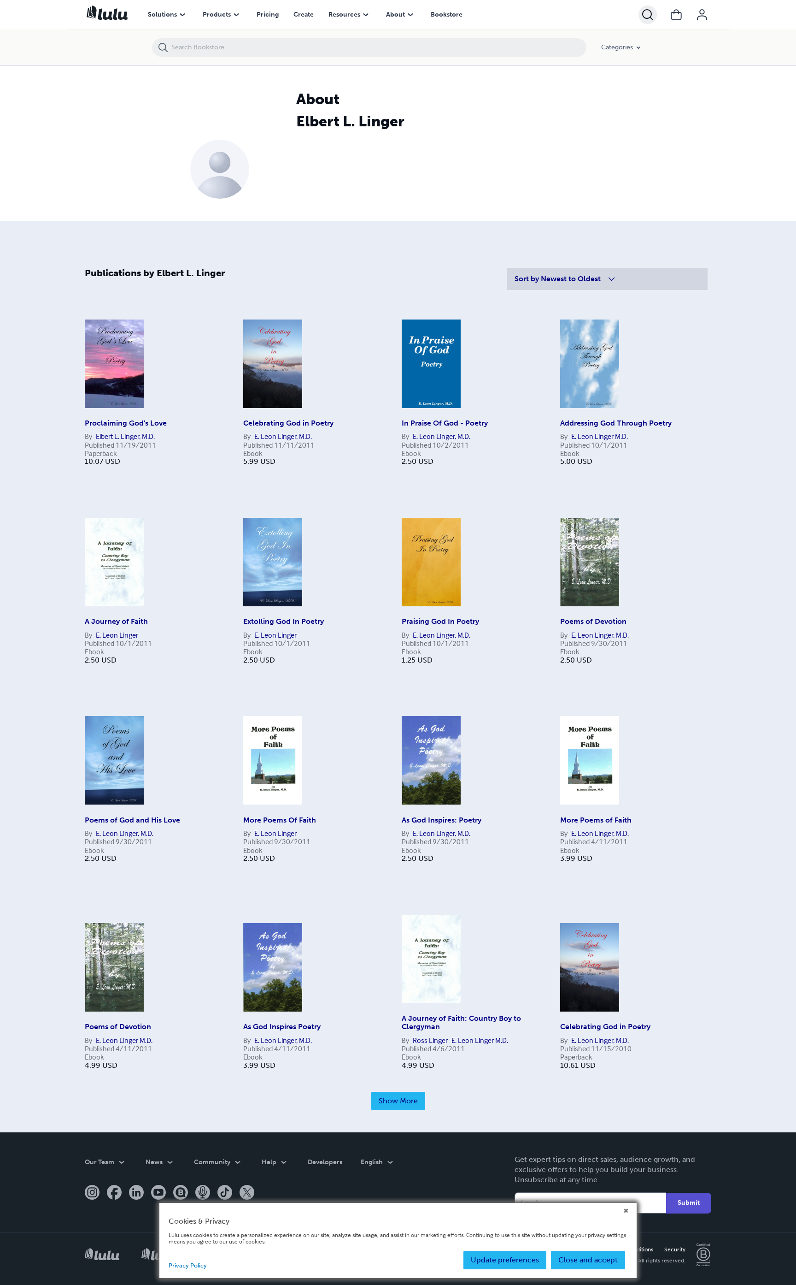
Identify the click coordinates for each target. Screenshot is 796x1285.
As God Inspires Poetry (282, 1026)
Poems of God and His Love (132, 820)
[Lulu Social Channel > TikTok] (224, 1193)
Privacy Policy (188, 1265)
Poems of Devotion (593, 621)
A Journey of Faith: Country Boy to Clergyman (461, 1022)
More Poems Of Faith (279, 820)
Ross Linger (430, 1040)
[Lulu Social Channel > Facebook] (114, 1193)
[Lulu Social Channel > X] (247, 1193)
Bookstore (446, 14)
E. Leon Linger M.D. (599, 436)
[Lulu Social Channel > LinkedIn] (136, 1193)
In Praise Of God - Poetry (445, 423)
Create (303, 14)
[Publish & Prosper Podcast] (202, 1193)
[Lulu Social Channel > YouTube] (158, 1193)
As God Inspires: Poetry (441, 820)
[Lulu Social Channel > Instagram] (92, 1193)
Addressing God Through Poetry (616, 423)
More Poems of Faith (596, 820)
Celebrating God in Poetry (288, 423)
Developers (325, 1162)
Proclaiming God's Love (126, 423)
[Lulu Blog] (180, 1193)
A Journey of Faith (116, 621)
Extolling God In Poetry (283, 621)
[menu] (182, 14)
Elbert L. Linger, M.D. (125, 436)
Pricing (268, 14)
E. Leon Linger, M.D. (283, 436)
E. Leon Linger (117, 635)
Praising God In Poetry (440, 621)
